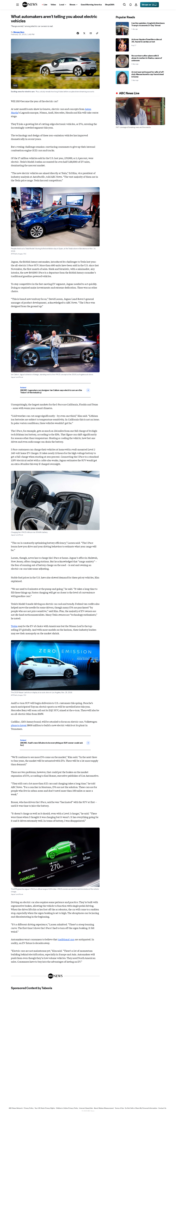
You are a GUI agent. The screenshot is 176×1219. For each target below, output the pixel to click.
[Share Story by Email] (90, 33)
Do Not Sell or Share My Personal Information (141, 1108)
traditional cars (66, 939)
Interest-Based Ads (86, 1108)
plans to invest (19, 725)
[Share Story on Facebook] (77, 33)
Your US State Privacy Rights (45, 1108)
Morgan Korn (18, 32)
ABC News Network (16, 1108)
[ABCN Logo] (29, 4)
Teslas (14, 626)
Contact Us (162, 1108)
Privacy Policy (28, 1108)
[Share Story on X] (84, 33)
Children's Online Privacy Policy (67, 1108)
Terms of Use (119, 1108)
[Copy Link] (97, 33)
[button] (17, 4)
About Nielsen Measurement (104, 1108)
